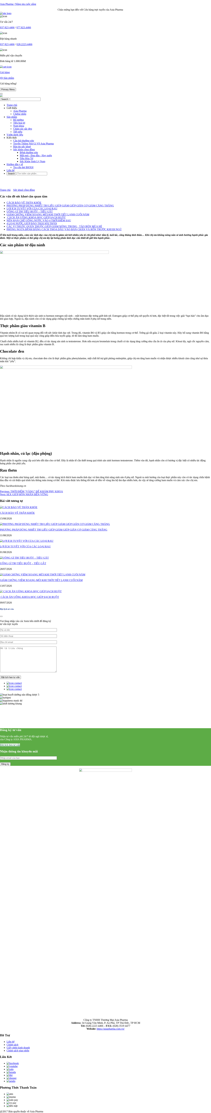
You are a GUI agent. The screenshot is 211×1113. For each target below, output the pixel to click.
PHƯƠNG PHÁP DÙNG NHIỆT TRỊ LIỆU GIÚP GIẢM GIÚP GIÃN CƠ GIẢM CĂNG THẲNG (60, 205)
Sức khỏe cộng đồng (24, 149)
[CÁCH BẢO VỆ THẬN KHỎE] (18, 507)
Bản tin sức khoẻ (22, 146)
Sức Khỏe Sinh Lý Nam (32, 161)
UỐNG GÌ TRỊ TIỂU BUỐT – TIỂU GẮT (30, 211)
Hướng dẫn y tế (15, 164)
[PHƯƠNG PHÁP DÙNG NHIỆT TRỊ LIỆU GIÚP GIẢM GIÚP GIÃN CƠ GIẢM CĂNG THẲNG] (55, 524)
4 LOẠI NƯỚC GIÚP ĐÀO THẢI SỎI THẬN (32, 223)
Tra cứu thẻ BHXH (23, 167)
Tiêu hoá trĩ (19, 122)
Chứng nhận (19, 113)
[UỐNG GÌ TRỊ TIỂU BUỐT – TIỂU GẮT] (24, 557)
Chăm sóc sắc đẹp (22, 128)
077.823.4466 (23, 27)
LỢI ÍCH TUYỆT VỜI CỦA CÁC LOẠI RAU (32, 208)
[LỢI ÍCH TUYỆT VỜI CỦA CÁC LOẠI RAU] (26, 541)
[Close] (1, 616)
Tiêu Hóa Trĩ (26, 158)
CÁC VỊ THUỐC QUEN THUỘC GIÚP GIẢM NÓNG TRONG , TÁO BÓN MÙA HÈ (54, 226)
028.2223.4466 (24, 44)
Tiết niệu (17, 131)
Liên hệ (11, 170)
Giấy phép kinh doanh (18, 1047)
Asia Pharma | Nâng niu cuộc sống (18, 4)
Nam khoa (18, 125)
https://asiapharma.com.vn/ (110, 1028)
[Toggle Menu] (1, 93)
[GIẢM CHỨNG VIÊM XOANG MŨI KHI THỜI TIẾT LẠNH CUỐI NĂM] (42, 574)
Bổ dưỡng (18, 119)
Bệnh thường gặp (29, 152)
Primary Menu (8, 89)
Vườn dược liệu (15, 134)
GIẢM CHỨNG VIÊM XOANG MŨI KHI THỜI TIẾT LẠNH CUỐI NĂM (48, 214)
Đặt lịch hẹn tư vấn (10, 745)
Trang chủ (12, 105)
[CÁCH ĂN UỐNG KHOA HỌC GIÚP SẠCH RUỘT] (31, 591)
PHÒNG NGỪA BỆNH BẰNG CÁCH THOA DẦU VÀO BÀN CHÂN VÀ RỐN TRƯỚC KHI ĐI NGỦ (64, 229)
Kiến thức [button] (12, 137)
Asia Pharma (20, 111)
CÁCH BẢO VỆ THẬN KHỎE (24, 202)
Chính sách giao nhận (18, 1050)
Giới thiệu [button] (12, 108)
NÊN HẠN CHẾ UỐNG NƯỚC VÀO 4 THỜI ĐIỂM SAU (39, 220)
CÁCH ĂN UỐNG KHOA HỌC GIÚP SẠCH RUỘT (36, 217)
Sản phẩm (12, 116)
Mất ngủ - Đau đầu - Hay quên (36, 155)
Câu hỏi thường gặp (23, 140)
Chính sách (12, 1044)
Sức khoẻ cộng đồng (24, 190)
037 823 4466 (7, 27)
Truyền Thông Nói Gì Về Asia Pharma (33, 143)
